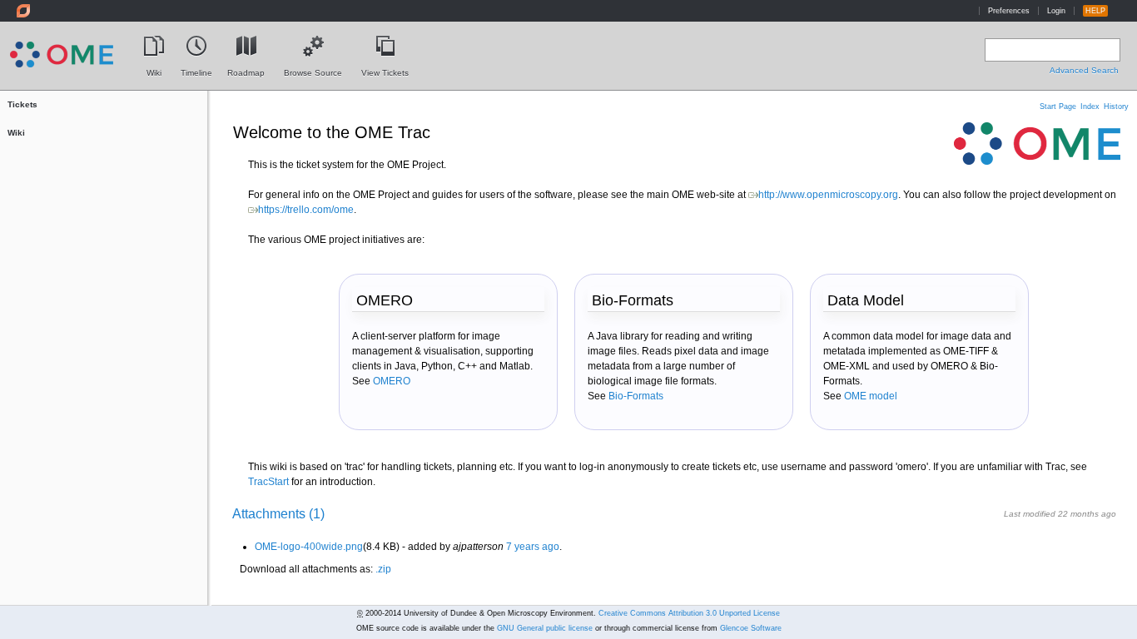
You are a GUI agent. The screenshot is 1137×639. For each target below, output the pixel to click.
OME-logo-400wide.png (309, 546)
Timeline (196, 69)
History (1116, 106)
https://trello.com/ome (306, 209)
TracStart (268, 482)
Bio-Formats (635, 396)
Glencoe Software (751, 628)
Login (1056, 11)
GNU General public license (545, 628)
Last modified (1029, 513)
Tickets (22, 104)
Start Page (1058, 106)
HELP (1095, 11)
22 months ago (1087, 513)
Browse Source (313, 69)
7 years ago (532, 546)
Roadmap (246, 69)
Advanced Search (1084, 70)
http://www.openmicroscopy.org (828, 195)
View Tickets (385, 69)
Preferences (1009, 11)
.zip (383, 569)
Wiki (153, 69)
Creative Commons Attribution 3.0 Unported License (689, 613)
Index (1090, 106)
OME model (870, 396)
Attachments (278, 514)
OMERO (391, 381)
